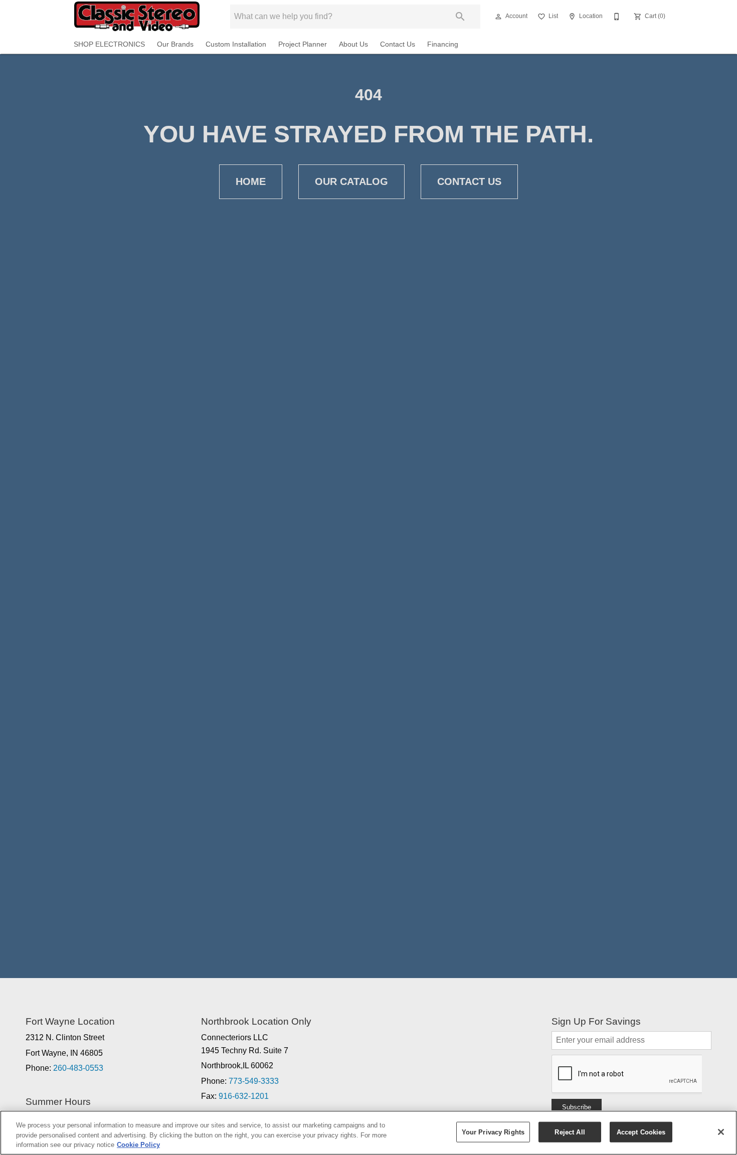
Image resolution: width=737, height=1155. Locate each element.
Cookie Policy (138, 1144)
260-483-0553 (78, 1068)
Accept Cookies (641, 1131)
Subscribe (576, 1107)
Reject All (570, 1131)
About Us (353, 44)
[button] (498, 17)
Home (251, 181)
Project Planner (302, 44)
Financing (442, 44)
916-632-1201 (244, 1096)
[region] (368, 1132)
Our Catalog (351, 181)
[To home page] (137, 17)
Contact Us (397, 44)
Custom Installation (236, 44)
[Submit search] (460, 17)
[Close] (721, 1132)
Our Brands (175, 44)
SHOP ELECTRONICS (109, 44)
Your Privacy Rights (493, 1131)
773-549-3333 (254, 1081)
